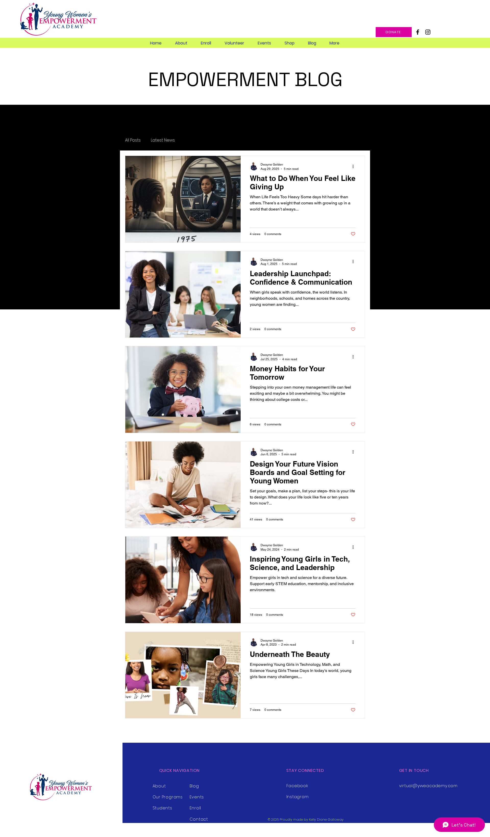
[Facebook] (417, 32)
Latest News (163, 140)
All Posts (133, 140)
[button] (181, 43)
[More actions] (355, 166)
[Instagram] (427, 32)
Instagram (297, 797)
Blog (194, 786)
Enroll (195, 808)
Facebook (297, 786)
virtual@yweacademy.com (428, 786)
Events (197, 797)
